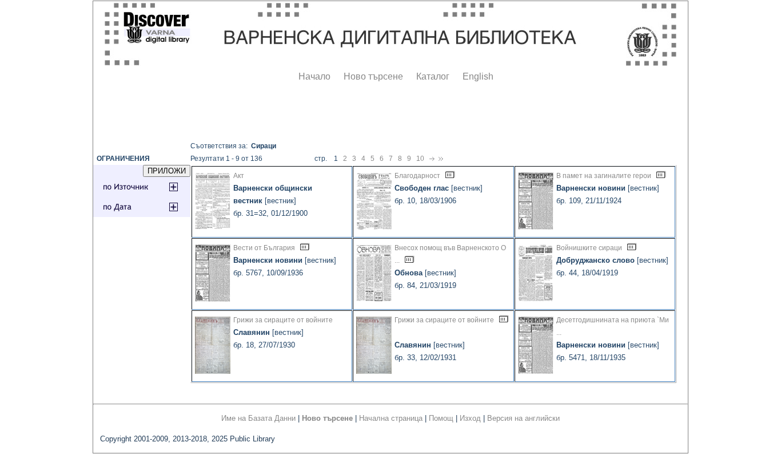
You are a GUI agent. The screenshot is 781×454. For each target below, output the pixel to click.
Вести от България (264, 248)
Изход (470, 418)
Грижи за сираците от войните (283, 320)
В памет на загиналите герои (603, 176)
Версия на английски (523, 418)
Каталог (432, 76)
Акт (238, 176)
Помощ (441, 418)
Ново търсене (373, 76)
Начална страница (391, 418)
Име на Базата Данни (258, 418)
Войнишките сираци (589, 248)
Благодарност (417, 176)
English (478, 76)
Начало (314, 76)
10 (420, 159)
